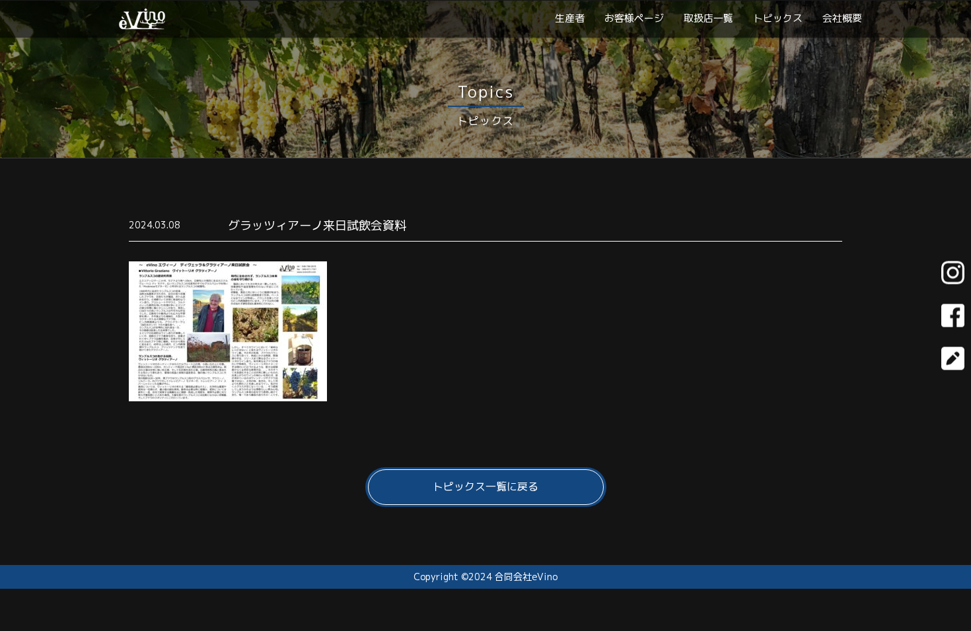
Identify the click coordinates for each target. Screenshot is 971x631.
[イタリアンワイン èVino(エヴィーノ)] (142, 24)
